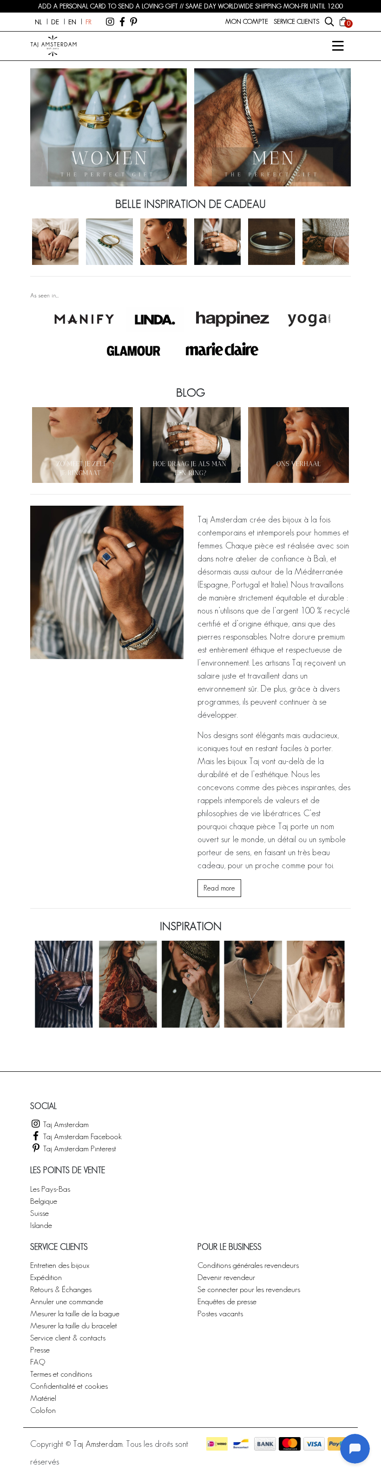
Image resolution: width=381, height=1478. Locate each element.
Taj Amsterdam (65, 1124)
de (55, 22)
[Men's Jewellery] (272, 127)
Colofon (43, 1409)
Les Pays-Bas (50, 1188)
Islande (41, 1225)
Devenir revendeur (226, 1277)
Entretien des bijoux (59, 1264)
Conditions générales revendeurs (248, 1264)
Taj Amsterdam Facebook (81, 1136)
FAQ (37, 1361)
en (72, 22)
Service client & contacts (67, 1337)
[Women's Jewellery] (108, 127)
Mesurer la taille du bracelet (73, 1325)
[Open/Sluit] (338, 46)
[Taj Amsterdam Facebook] (122, 21)
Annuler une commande (66, 1301)
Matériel (43, 1397)
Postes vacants (220, 1313)
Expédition (46, 1277)
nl (38, 22)
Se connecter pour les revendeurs (248, 1289)
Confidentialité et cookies (69, 1385)
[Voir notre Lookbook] (190, 984)
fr (88, 22)
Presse (40, 1349)
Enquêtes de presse (226, 1301)
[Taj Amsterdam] (110, 21)
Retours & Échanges (61, 1289)
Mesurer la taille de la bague (74, 1313)
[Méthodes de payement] (217, 1444)
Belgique (43, 1200)
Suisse (39, 1212)
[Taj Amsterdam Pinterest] (133, 21)
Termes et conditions (61, 1373)
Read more (219, 888)
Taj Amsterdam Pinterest (78, 1148)
